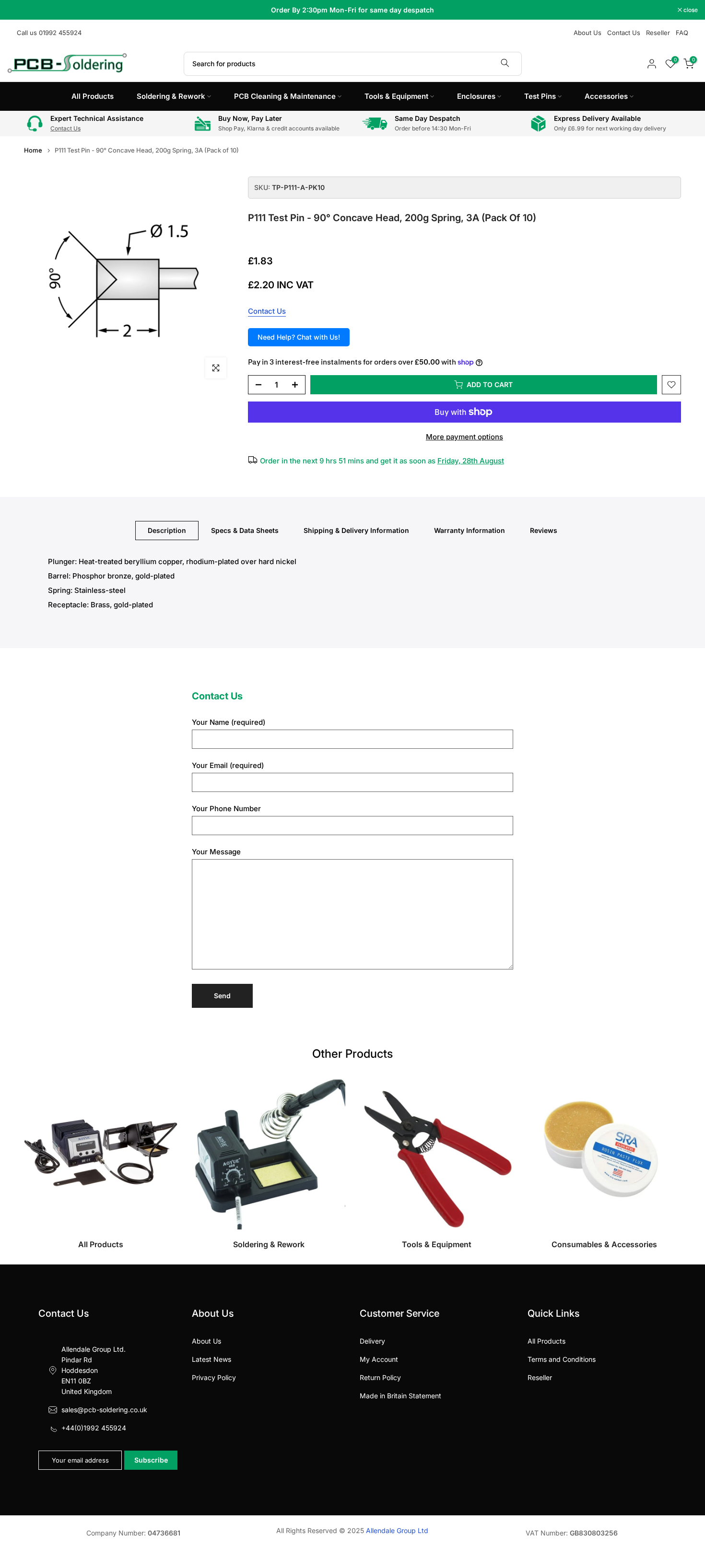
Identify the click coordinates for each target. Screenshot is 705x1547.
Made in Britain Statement (400, 1396)
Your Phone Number (226, 808)
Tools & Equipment (396, 96)
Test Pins (540, 96)
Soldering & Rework (171, 96)
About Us (587, 32)
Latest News (211, 1359)
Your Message (216, 851)
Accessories (606, 96)
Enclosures (476, 96)
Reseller (658, 32)
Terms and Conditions (562, 1359)
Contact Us (623, 32)
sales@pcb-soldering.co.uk (104, 1409)
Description (167, 530)
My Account (379, 1359)
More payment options (464, 436)
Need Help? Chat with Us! (299, 337)
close (19, 10)
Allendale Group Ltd (397, 1530)
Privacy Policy (214, 1377)
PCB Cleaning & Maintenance (285, 96)
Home (33, 150)
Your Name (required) (228, 722)
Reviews (543, 530)
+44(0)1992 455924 (93, 1428)
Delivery (372, 1341)
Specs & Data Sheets (245, 530)
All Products (92, 96)
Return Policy (380, 1377)
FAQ (682, 32)
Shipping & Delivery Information (356, 530)
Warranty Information (469, 530)
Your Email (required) (228, 765)
